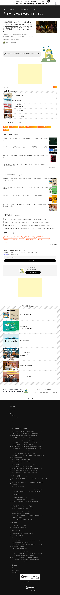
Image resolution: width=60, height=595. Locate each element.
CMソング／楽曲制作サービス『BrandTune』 (21, 513)
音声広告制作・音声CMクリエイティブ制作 (21, 506)
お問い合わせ (14, 572)
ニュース (13, 411)
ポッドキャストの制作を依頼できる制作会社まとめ (46, 392)
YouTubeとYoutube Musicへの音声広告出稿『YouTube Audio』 (25, 435)
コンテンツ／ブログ (15, 530)
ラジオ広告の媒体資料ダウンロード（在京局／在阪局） (23, 499)
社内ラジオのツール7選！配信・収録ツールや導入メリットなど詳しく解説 (27, 544)
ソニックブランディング (44, 127)
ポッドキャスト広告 (30, 236)
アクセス (13, 413)
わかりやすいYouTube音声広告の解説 (20, 551)
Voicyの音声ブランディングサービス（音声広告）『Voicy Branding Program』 (28, 455)
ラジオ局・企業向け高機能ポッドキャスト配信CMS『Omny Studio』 (26, 491)
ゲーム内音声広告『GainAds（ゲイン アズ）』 (21, 459)
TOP (5, 9)
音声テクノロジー (31, 127)
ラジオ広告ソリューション (17, 494)
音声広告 (40, 236)
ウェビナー (14, 423)
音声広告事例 (13, 522)
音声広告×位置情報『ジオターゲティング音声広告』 (23, 444)
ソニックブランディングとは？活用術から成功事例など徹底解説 (25, 559)
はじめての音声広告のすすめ (18, 546)
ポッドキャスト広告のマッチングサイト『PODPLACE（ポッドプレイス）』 (28, 540)
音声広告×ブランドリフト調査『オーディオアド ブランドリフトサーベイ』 (27, 440)
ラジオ (5, 127)
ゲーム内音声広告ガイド (17, 457)
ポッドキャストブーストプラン (18, 486)
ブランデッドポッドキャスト (11, 239)
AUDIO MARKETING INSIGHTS (30, 4)
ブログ (13, 567)
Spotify (20, 236)
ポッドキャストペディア (17, 537)
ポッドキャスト (13, 127)
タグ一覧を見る (52, 245)
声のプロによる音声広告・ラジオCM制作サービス (22, 508)
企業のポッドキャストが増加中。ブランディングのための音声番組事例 (27, 553)
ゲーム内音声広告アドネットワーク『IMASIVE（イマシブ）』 (25, 461)
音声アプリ (22, 127)
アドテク (6, 130)
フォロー (34, 272)
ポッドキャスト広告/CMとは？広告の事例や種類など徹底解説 (25, 557)
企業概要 (13, 409)
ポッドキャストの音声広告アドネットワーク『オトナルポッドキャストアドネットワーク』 (30, 479)
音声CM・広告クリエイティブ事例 (19, 525)
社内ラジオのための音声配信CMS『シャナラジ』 (22, 542)
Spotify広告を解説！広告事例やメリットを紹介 (21, 548)
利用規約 (6, 254)
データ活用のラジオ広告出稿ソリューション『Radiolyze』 (24, 497)
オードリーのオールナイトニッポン (27, 9)
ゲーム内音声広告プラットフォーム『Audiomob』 (22, 466)
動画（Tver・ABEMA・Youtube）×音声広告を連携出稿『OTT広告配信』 (27, 446)
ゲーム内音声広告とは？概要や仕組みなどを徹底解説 (23, 555)
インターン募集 (15, 418)
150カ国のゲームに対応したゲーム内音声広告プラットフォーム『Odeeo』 (27, 468)
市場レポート (8, 242)
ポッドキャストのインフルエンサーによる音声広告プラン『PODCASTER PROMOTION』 (27, 483)
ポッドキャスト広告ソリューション (19, 476)
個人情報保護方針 (15, 570)
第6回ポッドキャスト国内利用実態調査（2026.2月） (23, 533)
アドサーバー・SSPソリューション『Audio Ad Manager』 (24, 453)
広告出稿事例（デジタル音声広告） (19, 527)
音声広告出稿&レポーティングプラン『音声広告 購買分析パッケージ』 (27, 448)
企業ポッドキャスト (31, 239)
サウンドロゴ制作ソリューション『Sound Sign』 (22, 519)
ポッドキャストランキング (17, 535)
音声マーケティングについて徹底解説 (20, 562)
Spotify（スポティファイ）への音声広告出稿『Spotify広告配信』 (25, 433)
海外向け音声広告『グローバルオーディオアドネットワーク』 (25, 464)
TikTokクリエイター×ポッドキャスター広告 (21, 451)
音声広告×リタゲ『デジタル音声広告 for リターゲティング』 (24, 442)
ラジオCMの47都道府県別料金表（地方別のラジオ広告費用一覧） (26, 501)
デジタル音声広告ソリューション (18, 428)
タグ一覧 (12, 9)
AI (15, 236)
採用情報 (13, 415)
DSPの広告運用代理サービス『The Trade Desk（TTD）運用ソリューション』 (28, 472)
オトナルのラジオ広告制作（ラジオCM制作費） (22, 511)
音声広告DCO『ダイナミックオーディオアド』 (22, 437)
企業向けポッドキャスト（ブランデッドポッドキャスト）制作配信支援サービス (28, 489)
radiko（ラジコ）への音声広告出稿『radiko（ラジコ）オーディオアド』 (27, 431)
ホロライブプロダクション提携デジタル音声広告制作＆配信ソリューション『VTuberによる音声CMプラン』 (28, 516)
